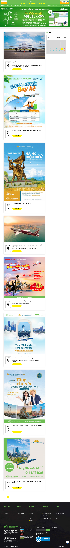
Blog (15, 5)
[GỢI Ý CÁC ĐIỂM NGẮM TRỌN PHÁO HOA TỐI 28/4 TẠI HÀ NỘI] (22, 534)
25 (53, 50)
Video (21, 5)
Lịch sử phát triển (58, 510)
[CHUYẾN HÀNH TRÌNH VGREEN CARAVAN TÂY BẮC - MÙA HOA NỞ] (22, 537)
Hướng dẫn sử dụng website (47, 513)
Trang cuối (39, 497)
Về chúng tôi (30, 5)
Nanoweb (64, 546)
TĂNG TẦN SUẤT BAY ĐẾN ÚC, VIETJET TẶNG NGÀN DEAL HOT (26, 301)
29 (64, 50)
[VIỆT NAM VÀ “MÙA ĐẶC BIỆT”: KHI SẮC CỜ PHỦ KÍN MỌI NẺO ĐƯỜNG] (22, 530)
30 (48, 52)
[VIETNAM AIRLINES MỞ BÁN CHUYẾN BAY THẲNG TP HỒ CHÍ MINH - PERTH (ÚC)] (24, 458)
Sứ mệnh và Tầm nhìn (59, 511)
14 (61, 46)
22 (64, 48)
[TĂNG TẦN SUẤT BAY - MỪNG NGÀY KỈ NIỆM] (24, 172)
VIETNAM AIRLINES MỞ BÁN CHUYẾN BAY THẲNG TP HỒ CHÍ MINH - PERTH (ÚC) (27, 482)
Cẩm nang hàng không (20, 513)
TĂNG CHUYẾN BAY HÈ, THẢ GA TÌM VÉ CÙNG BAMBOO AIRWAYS (26, 130)
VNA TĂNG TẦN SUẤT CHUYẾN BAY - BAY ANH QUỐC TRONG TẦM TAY (27, 425)
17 (50, 48)
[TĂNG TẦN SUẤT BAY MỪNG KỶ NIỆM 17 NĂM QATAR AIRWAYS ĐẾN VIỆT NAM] (24, 229)
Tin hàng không (7, 511)
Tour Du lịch (6, 513)
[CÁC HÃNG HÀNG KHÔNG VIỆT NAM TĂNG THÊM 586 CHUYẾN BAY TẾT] (24, 45)
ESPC (53, 530)
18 (53, 48)
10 (31, 497)
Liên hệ (25, 5)
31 (50, 52)
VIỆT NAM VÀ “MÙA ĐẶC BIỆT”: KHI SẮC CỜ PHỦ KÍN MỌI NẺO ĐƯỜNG (29, 530)
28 (61, 50)
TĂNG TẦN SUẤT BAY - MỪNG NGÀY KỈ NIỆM (22, 203)
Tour (11, 5)
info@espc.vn (55, 5)
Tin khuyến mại (7, 510)
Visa (31, 518)
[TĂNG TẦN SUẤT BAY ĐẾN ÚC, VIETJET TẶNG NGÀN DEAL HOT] (24, 277)
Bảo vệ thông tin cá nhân (46, 510)
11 (53, 46)
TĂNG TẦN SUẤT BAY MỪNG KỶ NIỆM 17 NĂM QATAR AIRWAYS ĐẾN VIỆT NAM (27, 246)
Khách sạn (31, 513)
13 (59, 46)
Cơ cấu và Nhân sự (58, 515)
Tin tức (8, 5)
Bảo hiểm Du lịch (32, 515)
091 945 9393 (49, 5)
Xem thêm (17, 69)
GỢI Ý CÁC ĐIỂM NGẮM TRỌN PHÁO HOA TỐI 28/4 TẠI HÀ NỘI (29, 534)
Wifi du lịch (31, 520)
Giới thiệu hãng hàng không (21, 511)
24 (50, 50)
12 (56, 46)
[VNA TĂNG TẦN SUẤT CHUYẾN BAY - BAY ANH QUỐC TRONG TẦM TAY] (24, 396)
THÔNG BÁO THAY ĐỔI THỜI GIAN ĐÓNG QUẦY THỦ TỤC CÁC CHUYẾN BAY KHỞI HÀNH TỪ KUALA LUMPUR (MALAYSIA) (25, 357)
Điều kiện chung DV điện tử (47, 518)
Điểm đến (18, 510)
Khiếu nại (44, 511)
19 (56, 48)
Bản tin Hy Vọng (19, 515)
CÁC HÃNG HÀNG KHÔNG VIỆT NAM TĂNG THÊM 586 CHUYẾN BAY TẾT (27, 62)
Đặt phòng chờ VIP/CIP (33, 510)
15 (64, 46)
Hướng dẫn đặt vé (45, 515)
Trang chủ (3, 5)
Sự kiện (31, 511)
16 (48, 48)
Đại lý (18, 5)
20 (59, 48)
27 (59, 50)
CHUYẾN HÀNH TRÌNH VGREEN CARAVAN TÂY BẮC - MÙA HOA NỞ (28, 537)
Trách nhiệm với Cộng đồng (60, 513)
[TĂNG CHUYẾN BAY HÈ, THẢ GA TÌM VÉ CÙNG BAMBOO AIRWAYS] (24, 101)
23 (48, 50)
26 (56, 50)
